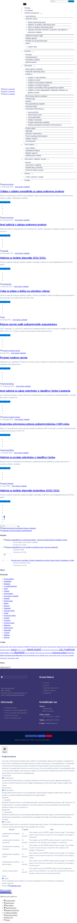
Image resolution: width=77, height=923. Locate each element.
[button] (6, 892)
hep (76, 646)
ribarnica (47, 655)
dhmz (40, 646)
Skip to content (5, 890)
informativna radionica (5, 650)
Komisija (6, 598)
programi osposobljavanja (13, 655)
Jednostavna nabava (32, 150)
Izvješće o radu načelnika (37, 77)
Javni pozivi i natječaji (33, 165)
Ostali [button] (4, 876)
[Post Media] (7, 184)
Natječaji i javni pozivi (51, 688)
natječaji (70, 649)
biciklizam (15, 646)
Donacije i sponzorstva (33, 133)
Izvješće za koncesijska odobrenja (40, 82)
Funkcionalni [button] (6, 776)
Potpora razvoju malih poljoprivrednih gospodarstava (28, 324)
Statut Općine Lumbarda (33, 69)
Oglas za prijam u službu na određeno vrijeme (25, 291)
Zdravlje (6, 637)
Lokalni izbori (32, 47)
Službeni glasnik (31, 38)
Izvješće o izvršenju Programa (38, 85)
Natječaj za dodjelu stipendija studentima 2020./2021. (30, 490)
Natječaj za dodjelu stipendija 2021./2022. (23, 257)
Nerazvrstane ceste (35, 115)
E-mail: (48, 723)
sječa (54, 655)
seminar (51, 655)
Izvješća (28, 74)
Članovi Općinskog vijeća (37, 22)
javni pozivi (34, 649)
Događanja (7, 581)
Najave (6, 603)
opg (29, 653)
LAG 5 (62, 649)
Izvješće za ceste (34, 80)
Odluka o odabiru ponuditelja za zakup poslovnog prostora (32, 191)
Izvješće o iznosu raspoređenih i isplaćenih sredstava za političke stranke (48, 91)
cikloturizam (20, 646)
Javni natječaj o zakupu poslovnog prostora (23, 224)
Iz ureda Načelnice (10, 586)
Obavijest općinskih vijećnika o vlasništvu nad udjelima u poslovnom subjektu (48, 31)
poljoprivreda (48, 653)
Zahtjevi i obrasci (31, 139)
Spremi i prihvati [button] (7, 883)
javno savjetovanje (45, 650)
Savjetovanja (8, 628)
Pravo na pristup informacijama (36, 136)
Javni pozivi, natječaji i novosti (35, 159)
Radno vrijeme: (44, 714)
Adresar (27, 173)
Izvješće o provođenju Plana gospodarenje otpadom (46, 88)
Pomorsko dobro (31, 106)
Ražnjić (42, 655)
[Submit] (18, 526)
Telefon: (49, 720)
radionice (37, 655)
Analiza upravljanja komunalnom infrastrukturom (45, 125)
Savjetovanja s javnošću (34, 167)
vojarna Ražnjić (11, 658)
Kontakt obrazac (11, 708)
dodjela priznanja (52, 646)
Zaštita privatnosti (11, 715)
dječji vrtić (44, 646)
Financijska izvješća (32, 60)
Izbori (27, 43)
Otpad (6, 613)
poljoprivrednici (59, 652)
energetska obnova (70, 646)
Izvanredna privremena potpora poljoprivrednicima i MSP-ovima (34, 423)
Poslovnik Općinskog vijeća (35, 72)
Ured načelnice (30, 16)
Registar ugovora (31, 153)
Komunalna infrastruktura (34, 109)
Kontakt (27, 180)
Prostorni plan (30, 99)
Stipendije (28, 131)
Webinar (7, 635)
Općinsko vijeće (31, 19)
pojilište (36, 653)
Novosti (28, 162)
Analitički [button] (5, 798)
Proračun (28, 51)
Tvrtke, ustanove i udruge (34, 177)
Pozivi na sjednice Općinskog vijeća (40, 27)
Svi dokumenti (30, 141)
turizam (71, 655)
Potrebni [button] (5, 819)
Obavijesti (7, 608)
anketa (10, 646)
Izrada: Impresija (56, 740)
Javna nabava (29, 145)
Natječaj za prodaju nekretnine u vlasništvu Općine (27, 457)
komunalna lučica (54, 650)
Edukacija (7, 584)
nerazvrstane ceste (6, 653)
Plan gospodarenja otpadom (35, 104)
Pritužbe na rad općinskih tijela (36, 41)
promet (24, 655)
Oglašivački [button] (6, 810)
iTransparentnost (31, 57)
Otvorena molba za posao (34, 170)
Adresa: (42, 706)
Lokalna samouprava (32, 13)
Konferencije (8, 601)
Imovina (28, 101)
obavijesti (19, 652)
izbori (14, 649)
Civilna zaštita (30, 128)
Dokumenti (28, 66)
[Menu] (41, 13)
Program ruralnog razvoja (13, 357)
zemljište (17, 658)
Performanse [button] (6, 788)
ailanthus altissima (4, 646)
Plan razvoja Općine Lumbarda (36, 96)
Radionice (7, 625)
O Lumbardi (29, 10)
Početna (27, 8)
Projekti (6, 618)
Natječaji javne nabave (33, 155)
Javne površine (33, 112)
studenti (58, 655)
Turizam (6, 633)
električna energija (61, 646)
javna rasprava (23, 650)
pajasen (32, 653)
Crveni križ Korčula (34, 646)
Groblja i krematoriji (35, 120)
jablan (18, 650)
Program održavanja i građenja (38, 122)
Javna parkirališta (34, 117)
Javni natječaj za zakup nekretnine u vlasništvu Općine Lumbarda (35, 390)
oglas (26, 653)
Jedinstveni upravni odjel (34, 36)
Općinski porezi (30, 62)
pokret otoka (42, 653)
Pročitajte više (5, 202)
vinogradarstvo (3, 658)
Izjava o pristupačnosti (13, 718)
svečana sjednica (65, 655)
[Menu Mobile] (24, 4)
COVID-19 (27, 647)
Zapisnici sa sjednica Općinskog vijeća (41, 25)
